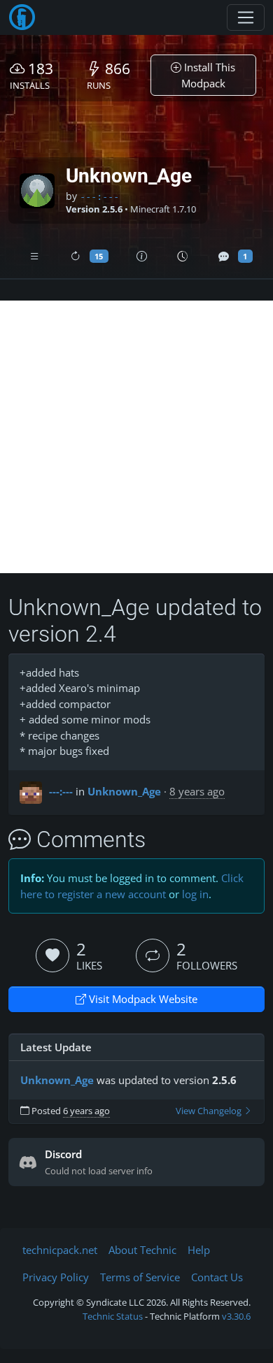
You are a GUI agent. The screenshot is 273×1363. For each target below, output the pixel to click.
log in (195, 894)
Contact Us (217, 1277)
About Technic (142, 1250)
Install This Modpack (208, 75)
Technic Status (113, 1316)
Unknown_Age (124, 791)
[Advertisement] (136, 437)
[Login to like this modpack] (52, 955)
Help (199, 1250)
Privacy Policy (55, 1277)
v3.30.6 (236, 1316)
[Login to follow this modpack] (152, 955)
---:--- (99, 196)
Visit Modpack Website (141, 999)
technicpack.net (59, 1250)
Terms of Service (140, 1277)
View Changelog (210, 1111)
